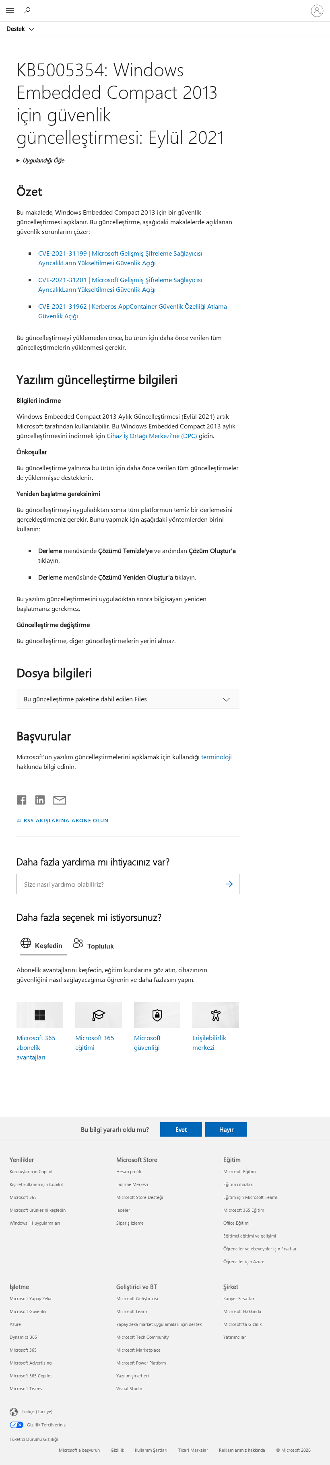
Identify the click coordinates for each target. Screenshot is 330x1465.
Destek (16, 29)
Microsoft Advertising (31, 1363)
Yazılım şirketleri (132, 1376)
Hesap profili (128, 1171)
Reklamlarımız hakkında (242, 1450)
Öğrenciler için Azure (243, 1261)
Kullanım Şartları (151, 1450)
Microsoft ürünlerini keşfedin (38, 1210)
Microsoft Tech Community (142, 1337)
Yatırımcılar (234, 1337)
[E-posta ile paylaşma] (56, 798)
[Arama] (229, 884)
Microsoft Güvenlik (28, 1311)
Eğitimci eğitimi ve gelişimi (249, 1236)
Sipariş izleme (130, 1223)
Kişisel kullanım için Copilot (36, 1184)
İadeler (123, 1210)
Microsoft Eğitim (239, 1171)
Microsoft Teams (26, 1388)
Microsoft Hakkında (242, 1311)
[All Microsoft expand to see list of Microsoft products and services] (10, 10)
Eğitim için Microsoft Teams (250, 1197)
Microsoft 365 (23, 1197)
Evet (181, 1129)
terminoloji (216, 756)
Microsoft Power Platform (141, 1363)
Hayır (226, 1129)
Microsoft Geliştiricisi (137, 1298)
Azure (15, 1324)
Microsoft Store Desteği (139, 1197)
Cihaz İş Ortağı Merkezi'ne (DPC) (152, 435)
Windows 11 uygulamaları (35, 1223)
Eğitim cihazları (238, 1184)
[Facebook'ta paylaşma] (22, 798)
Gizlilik (117, 1450)
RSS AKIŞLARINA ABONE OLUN (66, 820)
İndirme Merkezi (132, 1184)
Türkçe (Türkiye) (37, 1411)
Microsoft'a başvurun (79, 1450)
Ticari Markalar (193, 1450)
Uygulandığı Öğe (43, 160)
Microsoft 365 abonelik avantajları (36, 1047)
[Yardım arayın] (28, 10)
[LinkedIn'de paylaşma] (37, 798)
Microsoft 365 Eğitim (243, 1210)
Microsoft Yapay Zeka (31, 1298)
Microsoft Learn (131, 1311)
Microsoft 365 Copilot (31, 1376)
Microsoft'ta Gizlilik (242, 1324)
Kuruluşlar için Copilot (31, 1171)
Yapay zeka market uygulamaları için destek (159, 1324)
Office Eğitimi (236, 1223)
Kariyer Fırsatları (239, 1298)
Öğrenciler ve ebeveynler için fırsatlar (260, 1249)
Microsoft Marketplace (138, 1350)
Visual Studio (129, 1388)
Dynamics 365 (23, 1337)
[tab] (43, 944)
